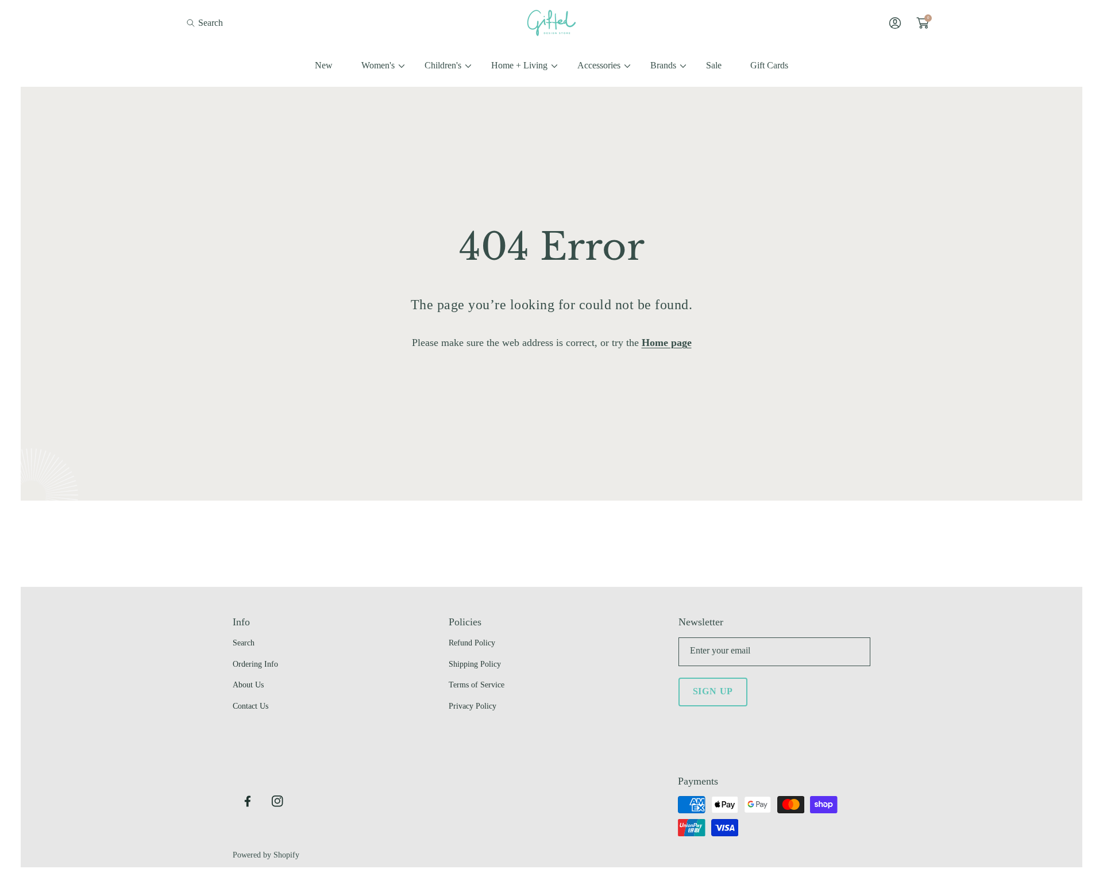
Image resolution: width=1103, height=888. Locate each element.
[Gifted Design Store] (551, 23)
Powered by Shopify (266, 855)
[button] (205, 23)
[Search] (194, 23)
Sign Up (713, 691)
